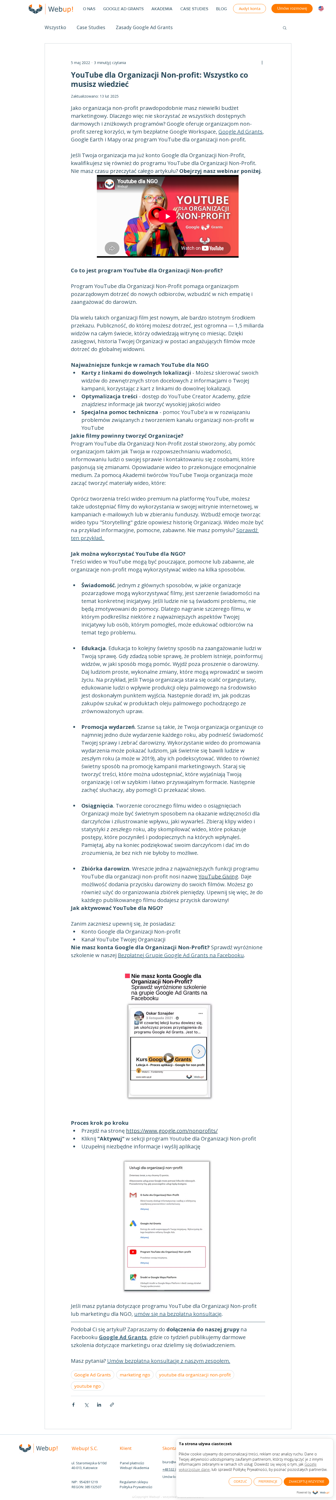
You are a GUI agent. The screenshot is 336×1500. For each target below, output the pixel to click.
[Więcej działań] (262, 62)
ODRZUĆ (240, 1481)
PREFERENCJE (268, 1481)
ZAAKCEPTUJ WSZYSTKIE (306, 1481)
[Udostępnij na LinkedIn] (99, 1404)
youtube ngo (87, 1386)
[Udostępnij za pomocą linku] (111, 1404)
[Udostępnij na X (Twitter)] (86, 1404)
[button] (284, 27)
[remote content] (168, 217)
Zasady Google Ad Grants (144, 27)
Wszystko (55, 27)
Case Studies (91, 27)
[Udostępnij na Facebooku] (73, 1404)
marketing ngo (135, 1375)
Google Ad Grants (92, 1375)
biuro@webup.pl (175, 1462)
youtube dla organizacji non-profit (195, 1375)
